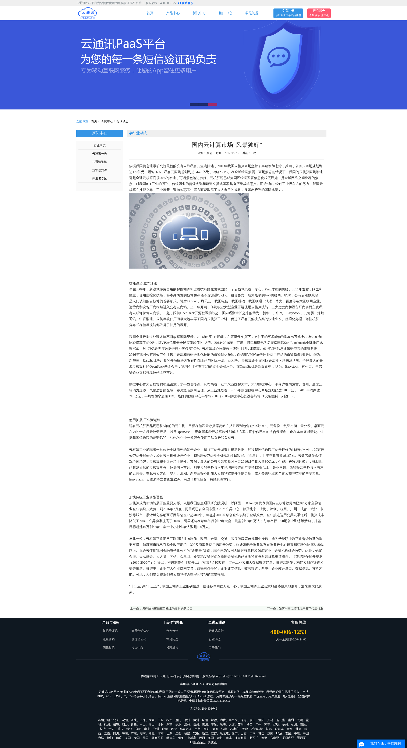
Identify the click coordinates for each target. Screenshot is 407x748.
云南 (107, 733)
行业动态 (122, 121)
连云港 (280, 720)
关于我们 (215, 647)
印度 (119, 738)
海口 (249, 724)
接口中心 (225, 13)
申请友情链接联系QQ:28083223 (209, 700)
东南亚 (274, 738)
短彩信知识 (99, 170)
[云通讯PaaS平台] (87, 13)
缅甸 (181, 738)
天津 (245, 729)
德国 (146, 738)
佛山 (152, 724)
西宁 (174, 729)
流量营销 (109, 639)
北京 (116, 720)
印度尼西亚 (197, 742)
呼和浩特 (257, 729)
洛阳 (261, 720)
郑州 (156, 729)
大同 (152, 720)
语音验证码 (138, 639)
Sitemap (209, 684)
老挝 (220, 738)
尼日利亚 (288, 738)
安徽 (196, 733)
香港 (297, 733)
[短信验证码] (203, 64)
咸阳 (205, 720)
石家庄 (234, 729)
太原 (215, 729)
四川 (116, 733)
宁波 (214, 724)
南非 (229, 738)
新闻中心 (199, 13)
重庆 (120, 729)
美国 (128, 738)
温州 (187, 724)
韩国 (261, 733)
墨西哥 (301, 738)
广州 (258, 724)
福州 (169, 720)
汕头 (160, 724)
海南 (125, 733)
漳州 (196, 720)
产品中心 (173, 13)
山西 (244, 733)
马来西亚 (157, 738)
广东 (134, 733)
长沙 (103, 729)
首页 (150, 13)
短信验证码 (110, 630)
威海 (116, 724)
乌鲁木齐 (186, 729)
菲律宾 (170, 738)
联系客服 (187, 3)
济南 (224, 729)
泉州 (187, 720)
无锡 (300, 720)
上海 (143, 720)
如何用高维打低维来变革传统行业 (301, 608)
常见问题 (252, 13)
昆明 (276, 724)
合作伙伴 (172, 630)
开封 (270, 720)
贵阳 (111, 729)
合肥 (138, 729)
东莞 (169, 724)
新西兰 (253, 738)
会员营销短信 (140, 630)
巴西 (202, 738)
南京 (147, 729)
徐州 (107, 724)
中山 (143, 724)
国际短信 (109, 647)
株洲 (178, 724)
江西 (178, 733)
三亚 (160, 720)
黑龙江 (224, 733)
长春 (269, 729)
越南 (270, 733)
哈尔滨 (279, 729)
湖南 (143, 733)
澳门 (110, 738)
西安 (206, 729)
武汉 (129, 729)
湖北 (152, 733)
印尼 (279, 733)
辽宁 (235, 733)
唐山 (252, 720)
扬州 (196, 724)
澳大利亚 (241, 738)
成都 (165, 729)
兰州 (198, 729)
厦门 (178, 720)
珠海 (223, 724)
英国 (211, 738)
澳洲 (264, 738)
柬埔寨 (191, 738)
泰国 (288, 733)
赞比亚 (212, 742)
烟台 (125, 724)
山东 (169, 733)
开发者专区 (99, 178)
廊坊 (223, 720)
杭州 (294, 724)
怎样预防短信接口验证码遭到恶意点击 (167, 608)
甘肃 (298, 729)
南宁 (267, 724)
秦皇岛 (233, 720)
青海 (290, 729)
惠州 (205, 724)
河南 (160, 733)
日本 (252, 733)
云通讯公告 (99, 153)
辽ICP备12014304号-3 (203, 708)
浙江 (205, 733)
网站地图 (221, 684)
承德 (214, 720)
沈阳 (125, 720)
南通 (291, 720)
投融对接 (172, 647)
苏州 (241, 724)
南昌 (303, 724)
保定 (244, 720)
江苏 (214, 733)
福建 (187, 733)
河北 (134, 720)
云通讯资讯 (99, 162)
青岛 (134, 724)
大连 (232, 724)
